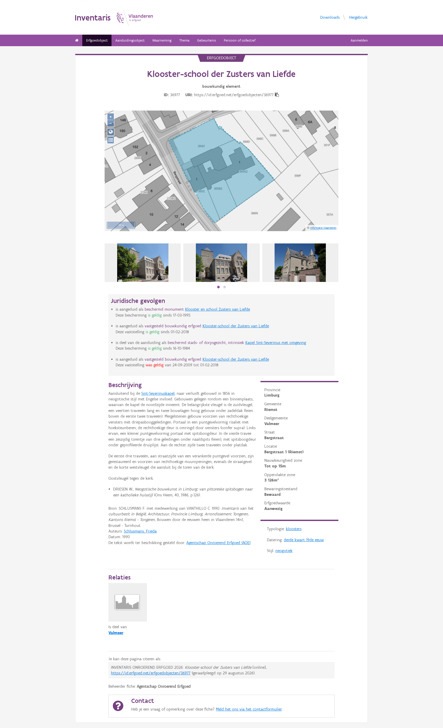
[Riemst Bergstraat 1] (142, 262)
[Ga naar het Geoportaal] (110, 132)
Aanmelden (359, 40)
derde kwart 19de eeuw (304, 539)
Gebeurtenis (206, 40)
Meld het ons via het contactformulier (249, 709)
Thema (184, 40)
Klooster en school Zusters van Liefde (217, 309)
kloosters (293, 528)
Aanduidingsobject (130, 40)
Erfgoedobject (97, 40)
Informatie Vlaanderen (323, 228)
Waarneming (162, 40)
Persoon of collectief (239, 40)
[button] (218, 287)
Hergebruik (358, 17)
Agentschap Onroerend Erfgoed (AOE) (218, 542)
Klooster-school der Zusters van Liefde (236, 325)
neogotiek (284, 550)
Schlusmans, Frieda (140, 531)
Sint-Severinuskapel (158, 393)
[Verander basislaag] (110, 140)
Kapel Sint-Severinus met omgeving (275, 342)
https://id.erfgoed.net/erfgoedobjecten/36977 (150, 673)
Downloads (330, 17)
